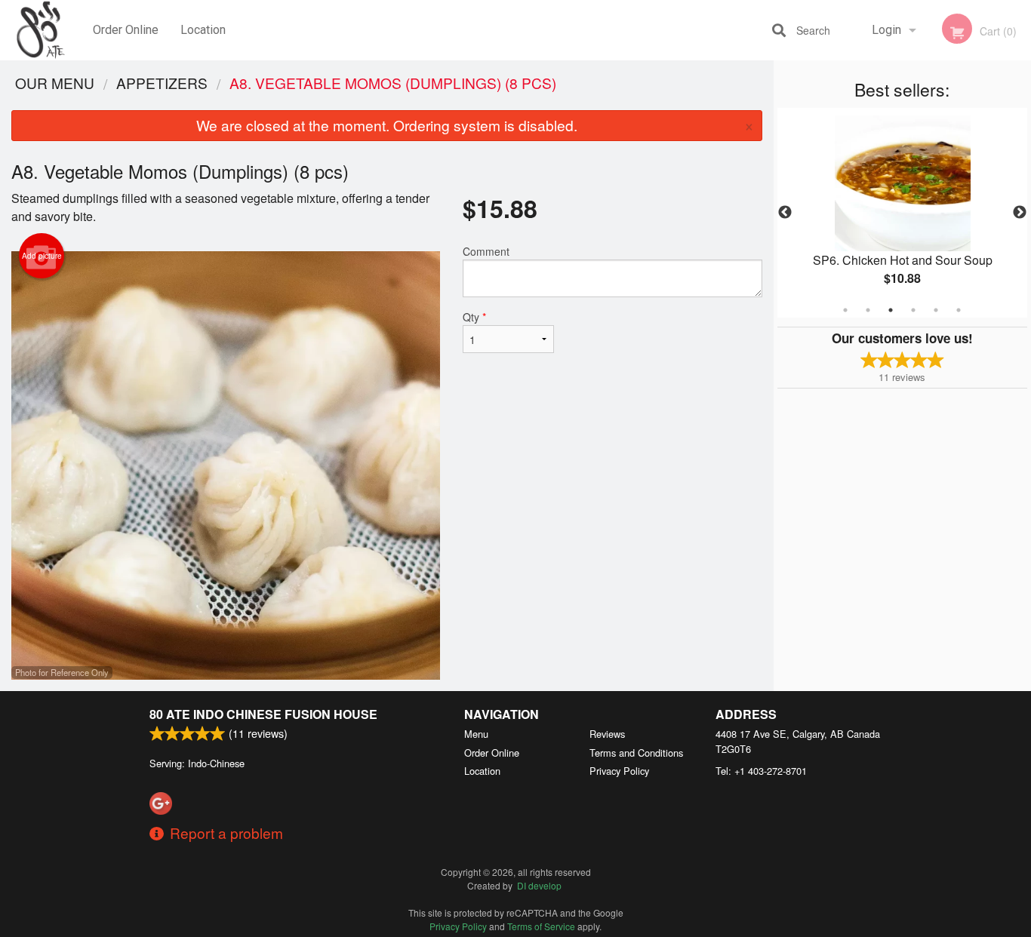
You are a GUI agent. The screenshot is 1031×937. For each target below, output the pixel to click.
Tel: (761, 770)
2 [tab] (868, 310)
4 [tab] (913, 310)
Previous (784, 212)
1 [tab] (845, 310)
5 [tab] (935, 310)
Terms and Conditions (636, 752)
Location (203, 30)
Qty (474, 316)
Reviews (607, 734)
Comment (486, 251)
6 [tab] (958, 310)
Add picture (42, 255)
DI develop (539, 885)
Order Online (125, 30)
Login (886, 30)
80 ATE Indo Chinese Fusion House (263, 714)
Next (1019, 212)
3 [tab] (890, 310)
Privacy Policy (619, 770)
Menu (476, 734)
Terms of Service (541, 926)
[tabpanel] (902, 213)
